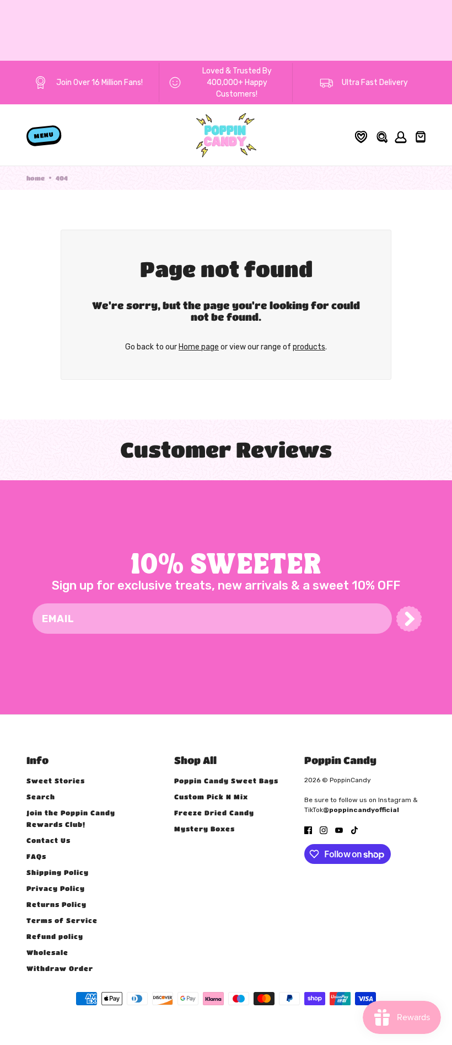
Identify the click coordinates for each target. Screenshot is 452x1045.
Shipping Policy (57, 872)
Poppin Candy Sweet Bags (226, 780)
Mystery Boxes (204, 828)
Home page (199, 347)
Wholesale (47, 952)
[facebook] (308, 829)
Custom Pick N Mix (211, 796)
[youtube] (339, 829)
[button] (409, 619)
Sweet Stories (55, 780)
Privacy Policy (55, 888)
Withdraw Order (59, 968)
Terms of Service (62, 920)
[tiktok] (354, 829)
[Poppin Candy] (226, 135)
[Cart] (419, 135)
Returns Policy (56, 904)
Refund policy (54, 936)
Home (35, 178)
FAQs (36, 856)
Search (40, 796)
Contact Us (48, 840)
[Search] (381, 135)
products (309, 347)
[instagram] (323, 829)
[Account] (399, 135)
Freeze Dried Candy (214, 812)
